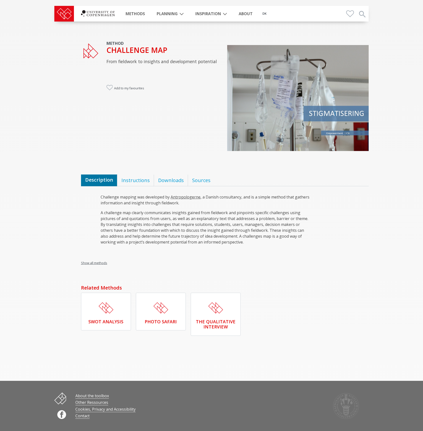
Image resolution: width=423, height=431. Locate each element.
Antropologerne (185, 197)
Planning (167, 13)
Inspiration (208, 13)
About (246, 13)
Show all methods (94, 263)
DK (264, 13)
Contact (82, 416)
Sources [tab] (201, 180)
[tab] (99, 180)
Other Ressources (91, 402)
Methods (135, 13)
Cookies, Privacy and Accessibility (105, 409)
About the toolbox (92, 395)
